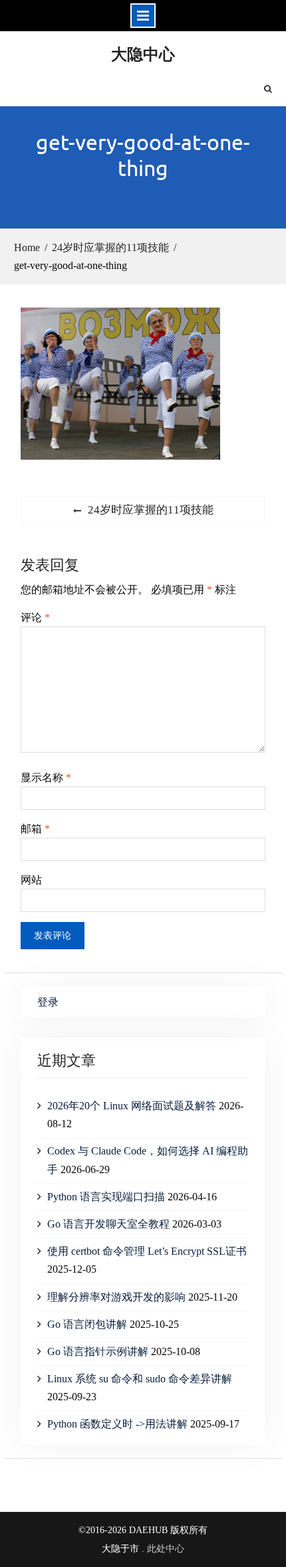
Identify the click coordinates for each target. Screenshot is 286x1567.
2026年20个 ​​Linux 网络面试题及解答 (131, 1105)
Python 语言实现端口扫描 (106, 1196)
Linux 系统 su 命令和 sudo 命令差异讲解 (139, 1378)
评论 (35, 617)
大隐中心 (143, 53)
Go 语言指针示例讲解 (97, 1351)
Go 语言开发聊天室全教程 (108, 1224)
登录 (48, 1002)
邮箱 (35, 828)
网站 (31, 879)
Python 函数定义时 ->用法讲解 (117, 1423)
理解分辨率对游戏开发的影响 (116, 1297)
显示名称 (46, 777)
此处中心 (165, 1549)
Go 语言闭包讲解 (87, 1324)
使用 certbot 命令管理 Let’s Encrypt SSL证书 (147, 1251)
